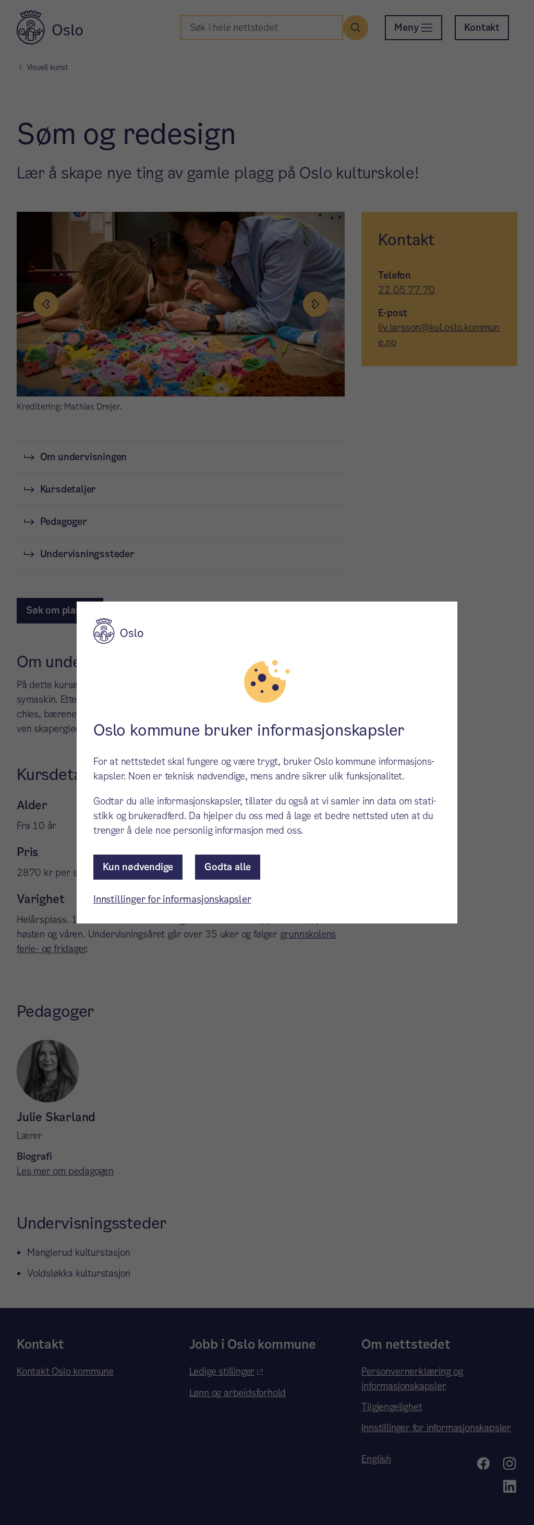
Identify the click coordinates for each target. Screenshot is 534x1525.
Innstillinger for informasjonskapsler (172, 899)
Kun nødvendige (138, 866)
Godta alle (227, 866)
